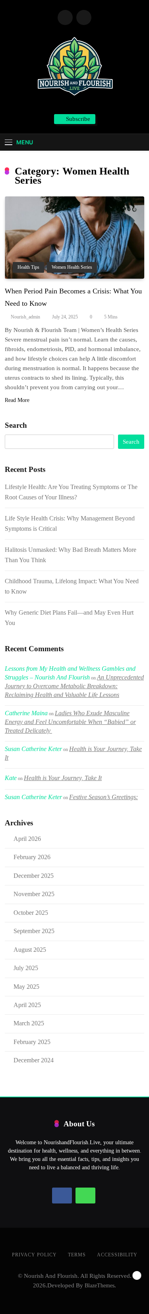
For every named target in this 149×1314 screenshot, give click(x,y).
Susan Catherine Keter (33, 748)
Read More (17, 400)
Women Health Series (72, 267)
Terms (77, 1255)
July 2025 (26, 968)
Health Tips (28, 267)
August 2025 (30, 949)
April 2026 (27, 838)
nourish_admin (25, 317)
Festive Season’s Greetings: (103, 797)
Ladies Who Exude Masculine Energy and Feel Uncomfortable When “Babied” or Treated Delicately (70, 722)
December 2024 (34, 1060)
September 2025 (34, 931)
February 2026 (32, 857)
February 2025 (32, 1041)
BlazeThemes (99, 1285)
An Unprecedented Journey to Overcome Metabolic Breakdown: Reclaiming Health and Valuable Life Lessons (74, 686)
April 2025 (27, 1005)
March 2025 (29, 1023)
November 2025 (34, 894)
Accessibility (117, 1255)
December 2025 (34, 875)
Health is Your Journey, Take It (63, 777)
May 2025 (26, 986)
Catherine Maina (26, 713)
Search (16, 425)
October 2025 (31, 912)
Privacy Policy (34, 1255)
